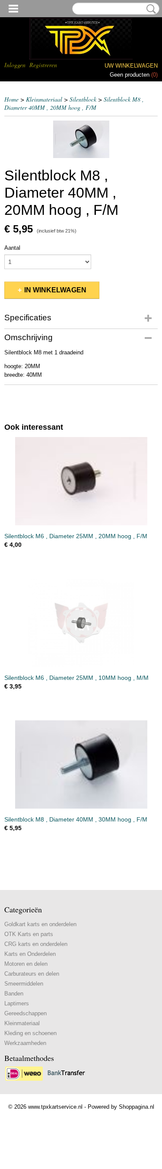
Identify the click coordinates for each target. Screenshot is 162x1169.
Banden (13, 993)
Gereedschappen (25, 1013)
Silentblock (83, 99)
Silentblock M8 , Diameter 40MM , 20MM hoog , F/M (74, 103)
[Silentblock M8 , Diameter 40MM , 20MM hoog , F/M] (81, 139)
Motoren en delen (26, 964)
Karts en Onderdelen (30, 954)
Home (11, 99)
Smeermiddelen (23, 983)
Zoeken (149, 9)
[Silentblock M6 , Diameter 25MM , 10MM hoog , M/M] (81, 623)
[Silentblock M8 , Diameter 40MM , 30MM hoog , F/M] (81, 764)
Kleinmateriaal (44, 99)
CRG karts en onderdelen (35, 944)
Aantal (12, 248)
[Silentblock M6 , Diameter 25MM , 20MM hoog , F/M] (81, 481)
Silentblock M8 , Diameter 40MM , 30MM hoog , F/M (75, 819)
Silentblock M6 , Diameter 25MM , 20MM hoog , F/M (75, 536)
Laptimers (16, 1003)
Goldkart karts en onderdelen (40, 924)
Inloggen (14, 65)
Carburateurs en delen (31, 974)
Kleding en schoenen (30, 1033)
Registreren (43, 65)
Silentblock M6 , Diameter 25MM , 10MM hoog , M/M (76, 677)
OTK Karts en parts (28, 934)
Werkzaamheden (25, 1043)
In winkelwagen (55, 290)
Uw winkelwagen (131, 65)
